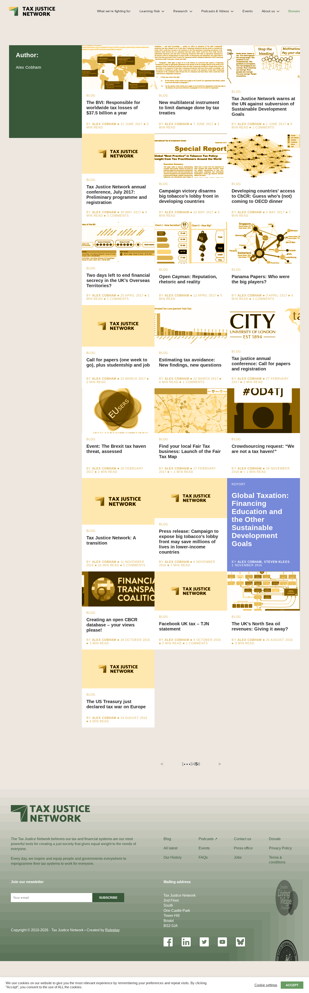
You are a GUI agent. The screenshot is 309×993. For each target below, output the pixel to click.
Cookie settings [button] (265, 985)
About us (268, 11)
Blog (167, 839)
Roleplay (112, 930)
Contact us (242, 839)
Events (247, 11)
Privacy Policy (280, 848)
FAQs (203, 857)
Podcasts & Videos (215, 11)
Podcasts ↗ (208, 839)
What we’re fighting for (114, 11)
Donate (294, 11)
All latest (170, 848)
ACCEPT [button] (292, 985)
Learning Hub (150, 11)
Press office (243, 848)
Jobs (238, 857)
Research (180, 11)
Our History (173, 857)
